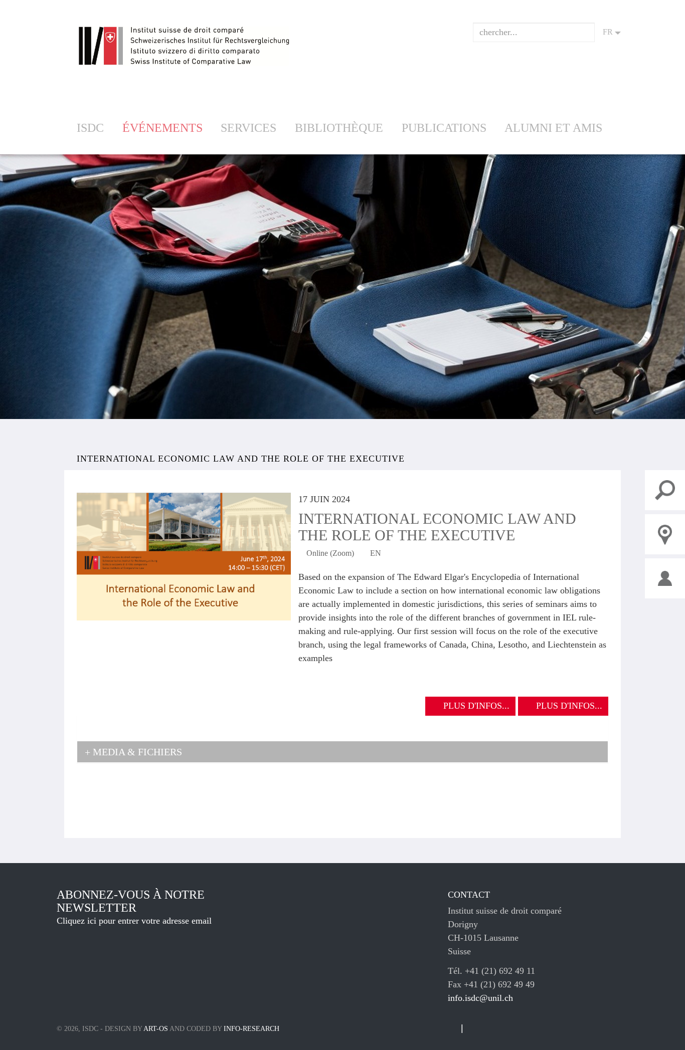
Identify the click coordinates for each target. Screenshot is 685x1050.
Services (248, 127)
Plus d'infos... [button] (476, 706)
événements (162, 127)
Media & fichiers (136, 751)
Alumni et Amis (553, 127)
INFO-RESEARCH (251, 1028)
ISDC (90, 127)
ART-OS (155, 1028)
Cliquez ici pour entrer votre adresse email (134, 921)
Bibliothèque (339, 127)
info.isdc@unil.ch (480, 998)
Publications (444, 127)
